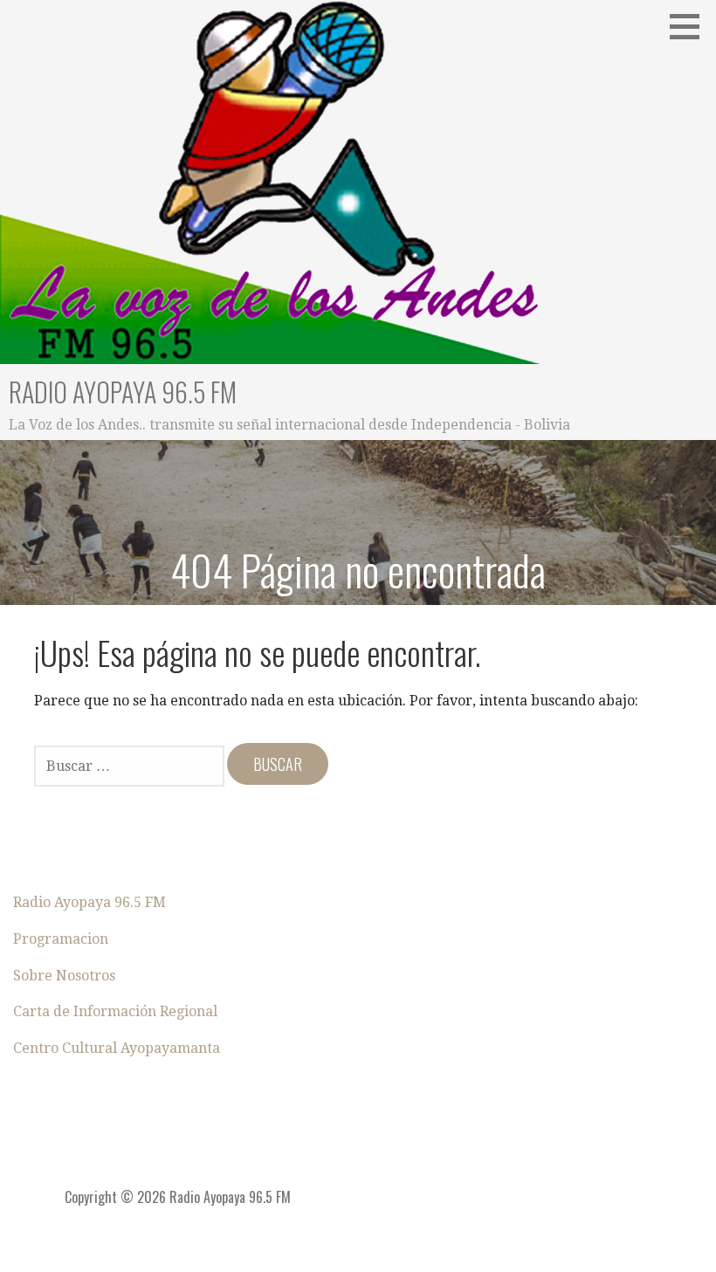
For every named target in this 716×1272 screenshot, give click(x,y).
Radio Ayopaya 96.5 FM (123, 391)
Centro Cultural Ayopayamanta (116, 1048)
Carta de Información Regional (115, 1011)
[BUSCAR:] (130, 764)
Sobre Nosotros (64, 975)
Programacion (60, 939)
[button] (690, 26)
